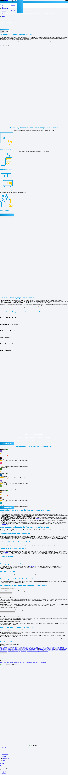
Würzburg (37, 650)
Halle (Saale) (44, 648)
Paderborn (8, 650)
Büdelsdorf (62, 657)
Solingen (64, 649)
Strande (8, 657)
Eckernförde (27, 654)
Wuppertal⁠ (57, 647)
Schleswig (31, 655)
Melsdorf (4, 656)
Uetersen (44, 655)
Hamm (22, 649)
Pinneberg (6, 655)
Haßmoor (31, 657)
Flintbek (1, 656)
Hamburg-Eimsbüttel (9, 662)
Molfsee (64, 655)
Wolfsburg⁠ (41, 650)
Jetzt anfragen (4, 772)
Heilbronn (28, 650)
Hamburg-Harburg (35, 662)
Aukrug (56, 656)
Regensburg (2, 650)
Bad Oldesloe (6, 654)
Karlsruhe (8, 648)
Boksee (47, 657)
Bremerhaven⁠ (63, 650)
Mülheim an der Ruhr (42, 649)
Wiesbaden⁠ (16, 648)
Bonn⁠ (64, 647)
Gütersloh (31, 651)
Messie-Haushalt (5, 754)
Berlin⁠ (1, 647)
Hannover (43, 647)
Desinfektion (38, 518)
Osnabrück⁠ (48, 649)
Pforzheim (34, 650)
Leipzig (27, 647)
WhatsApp (4, 773)
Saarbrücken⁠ (18, 649)
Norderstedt (2, 655)
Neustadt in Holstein (61, 654)
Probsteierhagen (52, 657)
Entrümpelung (31, 566)
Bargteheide (22, 654)
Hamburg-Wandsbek (42, 662)
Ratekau (16, 655)
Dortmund (30, 647)
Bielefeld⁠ (61, 647)
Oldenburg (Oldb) (35, 649)
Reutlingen (52, 650)
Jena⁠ (19, 651)
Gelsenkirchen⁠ (27, 648)
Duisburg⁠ (50, 647)
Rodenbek (24, 657)
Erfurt (66, 648)
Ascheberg (46, 656)
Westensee (28, 657)
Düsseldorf (24, 647)
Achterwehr (63, 656)
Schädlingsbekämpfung (6, 749)
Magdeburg (49, 648)
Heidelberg (60, 649)
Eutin (34, 654)
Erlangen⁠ (56, 650)
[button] (0, 769)
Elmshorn (30, 654)
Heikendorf (12, 656)
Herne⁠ (5, 650)
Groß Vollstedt (40, 657)
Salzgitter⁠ (24, 651)
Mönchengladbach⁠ (22, 648)
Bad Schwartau (12, 654)
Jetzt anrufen (4, 771)
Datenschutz (2, 765)
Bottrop (49, 650)
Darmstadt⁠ (56, 649)
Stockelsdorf (41, 655)
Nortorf (59, 656)
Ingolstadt (15, 650)
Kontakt (3, 760)
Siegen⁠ (38, 651)
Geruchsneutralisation (5, 552)
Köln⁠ (10, 647)
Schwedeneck (12, 657)
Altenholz (8, 656)
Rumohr (16, 657)
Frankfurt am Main (15, 647)
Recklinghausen (15, 651)
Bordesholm (61, 655)
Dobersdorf (42, 656)
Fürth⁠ (25, 650)
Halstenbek (37, 654)
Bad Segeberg (17, 654)
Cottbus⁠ (46, 651)
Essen (34, 647)
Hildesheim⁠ (35, 651)
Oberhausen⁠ (2, 649)
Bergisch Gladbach (9, 651)
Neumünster (55, 654)
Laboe (31, 656)
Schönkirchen (21, 656)
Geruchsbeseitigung (5, 758)
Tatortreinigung (5, 524)
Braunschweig (36, 648)
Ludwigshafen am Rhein (28, 649)
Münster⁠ (1, 648)
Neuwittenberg (57, 657)
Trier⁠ (5, 651)
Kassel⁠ (9, 649)
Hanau (28, 651)
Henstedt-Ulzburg (42, 654)
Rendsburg (23, 655)
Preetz (9, 655)
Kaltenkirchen (48, 654)
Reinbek (19, 655)
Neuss (12, 650)
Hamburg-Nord (21, 662)
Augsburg (12, 648)
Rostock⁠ (5, 649)
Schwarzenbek (35, 655)
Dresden (39, 647)
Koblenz (59, 650)
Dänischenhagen (26, 656)
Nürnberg (46, 647)
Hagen (11, 649)
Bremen (36, 647)
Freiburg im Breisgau (55, 648)
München (7, 647)
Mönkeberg (16, 656)
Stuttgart (20, 647)
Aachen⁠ (32, 648)
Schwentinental (55, 655)
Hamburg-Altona (3, 662)
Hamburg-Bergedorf (28, 662)
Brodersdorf (34, 656)
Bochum (53, 647)
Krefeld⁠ (60, 648)
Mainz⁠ (63, 648)
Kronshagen (51, 655)
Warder (44, 657)
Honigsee (50, 656)
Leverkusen (52, 649)
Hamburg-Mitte (16, 662)
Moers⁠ (22, 651)
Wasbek (53, 656)
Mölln (52, 654)
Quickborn (12, 655)
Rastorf (4, 658)
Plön (47, 655)
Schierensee (20, 657)
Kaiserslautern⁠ (42, 651)
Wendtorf (38, 656)
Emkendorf (36, 657)
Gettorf (5, 657)
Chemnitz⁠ (40, 648)
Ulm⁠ (31, 650)
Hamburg (4, 647)
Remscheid (2, 651)
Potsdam (14, 649)
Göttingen (45, 650)
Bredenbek (2, 657)
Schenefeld (27, 655)
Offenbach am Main (20, 650)
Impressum (2, 763)
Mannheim (5, 648)
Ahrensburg (2, 654)
